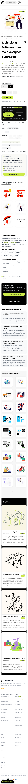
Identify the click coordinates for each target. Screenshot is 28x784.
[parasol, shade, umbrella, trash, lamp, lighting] (7, 220)
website (11, 138)
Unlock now (19, 76)
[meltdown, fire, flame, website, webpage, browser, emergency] (21, 457)
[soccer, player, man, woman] (7, 207)
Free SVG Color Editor (20, 706)
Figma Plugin (18, 704)
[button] (19, 2)
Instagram (3, 759)
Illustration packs (8, 36)
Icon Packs (3, 698)
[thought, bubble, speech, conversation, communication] (21, 193)
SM (4, 92)
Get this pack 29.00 (8, 114)
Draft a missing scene (14, 301)
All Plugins (17, 701)
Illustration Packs (5, 696)
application (17, 138)
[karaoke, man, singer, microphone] (21, 207)
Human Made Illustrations (6, 704)
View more (14, 491)
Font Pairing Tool (18, 712)
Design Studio (19, 698)
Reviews (2, 745)
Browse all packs (6, 148)
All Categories (4, 714)
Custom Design (18, 714)
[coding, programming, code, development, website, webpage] (21, 407)
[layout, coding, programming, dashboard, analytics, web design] (21, 394)
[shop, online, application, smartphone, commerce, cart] (21, 419)
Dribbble (3, 762)
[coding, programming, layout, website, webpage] (7, 407)
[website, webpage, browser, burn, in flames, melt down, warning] (21, 444)
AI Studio (18, 696)
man (10, 135)
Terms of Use (18, 740)
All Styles (3, 717)
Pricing (2, 737)
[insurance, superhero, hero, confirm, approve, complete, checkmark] (21, 469)
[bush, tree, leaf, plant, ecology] (7, 193)
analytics (20, 135)
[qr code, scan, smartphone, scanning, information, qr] (21, 432)
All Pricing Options (5, 740)
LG (15, 92)
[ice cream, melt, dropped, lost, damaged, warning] (7, 469)
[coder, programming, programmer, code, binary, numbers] (21, 482)
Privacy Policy (18, 734)
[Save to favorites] (25, 42)
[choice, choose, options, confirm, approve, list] (7, 394)
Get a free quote (13, 174)
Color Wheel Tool (18, 709)
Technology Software (13, 128)
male (15, 135)
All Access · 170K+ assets (20, 115)
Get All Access (14, 298)
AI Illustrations (4, 706)
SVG (4, 86)
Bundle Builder (18, 722)
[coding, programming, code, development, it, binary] (7, 482)
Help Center (3, 748)
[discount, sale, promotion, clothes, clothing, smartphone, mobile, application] (7, 419)
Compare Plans (18, 725)
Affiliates (3, 742)
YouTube (3, 765)
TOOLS (16, 694)
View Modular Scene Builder (14, 294)
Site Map (17, 745)
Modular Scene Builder (18, 36)
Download (8, 97)
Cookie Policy (18, 737)
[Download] (10, 384)
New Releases (4, 709)
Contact (2, 750)
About (2, 732)
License (16, 732)
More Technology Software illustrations (11, 145)
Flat (7, 132)
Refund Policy (18, 742)
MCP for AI (17, 720)
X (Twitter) (3, 757)
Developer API (18, 717)
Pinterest (3, 767)
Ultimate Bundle (4, 720)
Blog (2, 734)
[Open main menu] (25, 2)
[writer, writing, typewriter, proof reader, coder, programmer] (7, 457)
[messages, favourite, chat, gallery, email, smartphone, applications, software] (7, 382)
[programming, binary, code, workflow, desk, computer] (7, 432)
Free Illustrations (4, 701)
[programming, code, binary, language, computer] (7, 444)
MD (9, 92)
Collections (3, 712)
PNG (11, 86)
